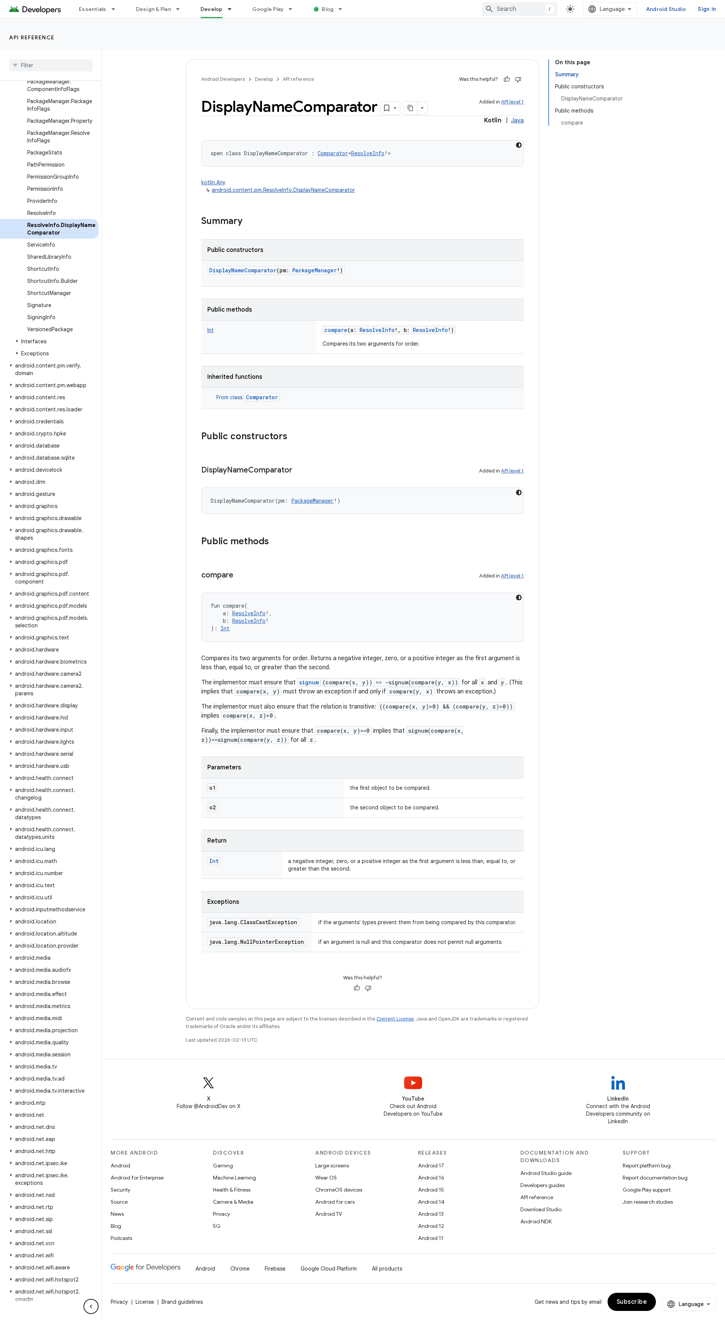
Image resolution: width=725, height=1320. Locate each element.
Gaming (223, 1165)
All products (387, 1268)
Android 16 (431, 1177)
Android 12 (431, 1226)
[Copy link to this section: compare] (240, 575)
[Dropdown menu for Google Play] (294, 9)
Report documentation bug (655, 1177)
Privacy (221, 1213)
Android (120, 1165)
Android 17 (431, 1165)
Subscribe (632, 1302)
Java (517, 120)
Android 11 (430, 1238)
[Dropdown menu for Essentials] (116, 9)
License (145, 1302)
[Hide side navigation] (91, 1306)
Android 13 (431, 1213)
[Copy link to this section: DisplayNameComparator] (299, 470)
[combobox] (519, 9)
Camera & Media (233, 1201)
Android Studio (666, 9)
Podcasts (121, 1238)
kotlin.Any (213, 182)
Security (120, 1189)
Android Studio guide (546, 1173)
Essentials (92, 9)
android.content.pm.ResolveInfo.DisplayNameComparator (283, 190)
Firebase (275, 1268)
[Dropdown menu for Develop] (233, 9)
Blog (327, 9)
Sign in (707, 9)
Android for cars (335, 1201)
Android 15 (431, 1189)
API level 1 (512, 102)
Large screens (332, 1165)
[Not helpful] (518, 79)
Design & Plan (153, 9)
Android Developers (223, 79)
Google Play (268, 9)
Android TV (328, 1213)
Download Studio (540, 1209)
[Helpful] (506, 79)
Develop (212, 9)
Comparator (262, 397)
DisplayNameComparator (242, 270)
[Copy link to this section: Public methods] (276, 542)
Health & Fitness (231, 1189)
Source (119, 1201)
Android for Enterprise (137, 1177)
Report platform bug (647, 1165)
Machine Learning (234, 1177)
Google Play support (647, 1189)
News (117, 1213)
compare (335, 329)
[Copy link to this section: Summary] (250, 221)
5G (217, 1226)
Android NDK (536, 1221)
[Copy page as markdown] (410, 108)
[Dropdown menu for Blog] (343, 9)
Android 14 (431, 1201)
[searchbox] (51, 65)
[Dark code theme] (518, 145)
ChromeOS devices (338, 1189)
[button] (49, 341)
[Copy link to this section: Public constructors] (294, 437)
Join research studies (648, 1201)
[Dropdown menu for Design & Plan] (181, 9)
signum (309, 682)
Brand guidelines (182, 1302)
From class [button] (247, 397)
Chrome (240, 1268)
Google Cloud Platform (329, 1268)
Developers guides (542, 1185)
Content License (395, 1019)
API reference (32, 37)
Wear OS (326, 1177)
